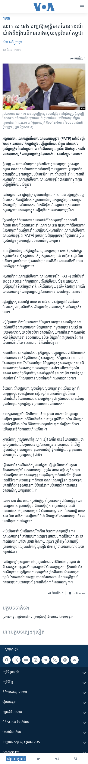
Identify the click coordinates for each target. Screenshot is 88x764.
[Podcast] (65, 660)
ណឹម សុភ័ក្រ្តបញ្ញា (12, 42)
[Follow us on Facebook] (7, 660)
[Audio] (57, 758)
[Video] (38, 758)
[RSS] (55, 660)
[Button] (77, 58)
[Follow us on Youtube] (26, 660)
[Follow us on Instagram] (36, 660)
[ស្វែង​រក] (75, 758)
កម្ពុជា (6, 18)
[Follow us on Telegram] (45, 660)
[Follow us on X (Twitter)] (16, 660)
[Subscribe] (74, 660)
